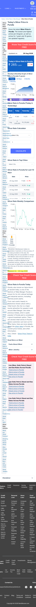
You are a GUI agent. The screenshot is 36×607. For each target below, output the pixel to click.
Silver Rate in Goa (4, 332)
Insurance (16, 485)
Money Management (31, 561)
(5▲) (28, 185)
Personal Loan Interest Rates (14, 536)
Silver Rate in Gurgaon (5, 203)
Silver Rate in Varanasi (5, 302)
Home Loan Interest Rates (23, 529)
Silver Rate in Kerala (4, 94)
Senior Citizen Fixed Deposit (32, 531)
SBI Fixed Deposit (32, 503)
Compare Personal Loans (14, 503)
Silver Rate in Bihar (4, 317)
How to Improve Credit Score (3, 526)
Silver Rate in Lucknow (5, 114)
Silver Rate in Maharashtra (6, 272)
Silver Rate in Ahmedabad (6, 101)
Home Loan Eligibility (23, 537)
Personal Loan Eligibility (14, 529)
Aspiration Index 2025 (32, 487)
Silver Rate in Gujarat (5, 340)
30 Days (19, 79)
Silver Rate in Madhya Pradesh (5, 279)
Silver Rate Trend (4, 39)
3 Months (27, 79)
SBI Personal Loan (14, 509)
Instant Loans (13, 542)
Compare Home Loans (23, 503)
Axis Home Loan (22, 522)
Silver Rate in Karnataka (6, 249)
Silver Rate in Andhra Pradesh (5, 241)
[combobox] (21, 135)
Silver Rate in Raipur (5, 396)
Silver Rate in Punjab (5, 367)
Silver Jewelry (5, 470)
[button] (30, 64)
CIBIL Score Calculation (4, 519)
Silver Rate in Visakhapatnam (7, 134)
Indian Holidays (30, 571)
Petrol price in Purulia (16, 372)
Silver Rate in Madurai (5, 182)
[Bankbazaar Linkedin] (31, 587)
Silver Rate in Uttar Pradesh (5, 288)
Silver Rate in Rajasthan (6, 374)
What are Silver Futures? (5, 433)
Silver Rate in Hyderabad (6, 73)
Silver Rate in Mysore (5, 176)
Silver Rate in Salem (4, 189)
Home (3, 19)
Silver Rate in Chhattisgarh (7, 325)
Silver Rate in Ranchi (5, 404)
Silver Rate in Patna (4, 211)
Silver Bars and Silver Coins (4, 463)
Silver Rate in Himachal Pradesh (5, 353)
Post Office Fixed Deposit (32, 523)
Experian (3, 506)
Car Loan (6, 571)
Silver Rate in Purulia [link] (27, 19)
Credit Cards (9, 486)
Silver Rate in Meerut (5, 227)
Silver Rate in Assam (5, 309)
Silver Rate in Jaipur (5, 153)
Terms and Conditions (19, 596)
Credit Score (3, 502)
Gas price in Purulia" (16, 377)
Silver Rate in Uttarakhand (6, 380)
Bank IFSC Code (18, 571)
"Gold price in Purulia (16, 370)
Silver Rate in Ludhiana (5, 295)
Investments (21, 560)
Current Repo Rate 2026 (23, 544)
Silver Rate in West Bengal (13, 19)
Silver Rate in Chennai (5, 80)
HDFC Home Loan (22, 516)
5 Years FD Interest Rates (32, 540)
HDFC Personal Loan (14, 516)
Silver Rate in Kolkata (5, 107)
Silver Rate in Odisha (5, 361)
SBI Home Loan (22, 509)
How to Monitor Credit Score (3, 535)
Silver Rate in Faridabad (6, 197)
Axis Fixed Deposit (32, 516)
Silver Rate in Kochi (4, 162)
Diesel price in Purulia (16, 374)
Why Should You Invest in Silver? (5, 451)
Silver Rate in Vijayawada (6, 129)
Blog (12, 595)
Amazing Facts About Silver (5, 441)
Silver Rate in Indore (5, 219)
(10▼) (28, 181)
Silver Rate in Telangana (6, 266)
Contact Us (6, 596)
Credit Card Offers (14, 562)
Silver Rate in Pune (4, 121)
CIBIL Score (3, 509)
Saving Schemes (24, 486)
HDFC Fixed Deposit (32, 509)
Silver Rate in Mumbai (5, 59)
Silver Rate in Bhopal (5, 169)
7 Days (12, 79)
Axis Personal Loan (14, 522)
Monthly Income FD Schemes (33, 548)
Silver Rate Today (5, 32)
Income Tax (12, 571)
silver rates (19, 326)
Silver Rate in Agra (4, 419)
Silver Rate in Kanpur (5, 146)
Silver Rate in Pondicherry (6, 412)
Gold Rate (23, 571)
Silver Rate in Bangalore (6, 86)
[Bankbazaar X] (26, 587)
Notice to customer (28, 596)
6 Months (13, 81)
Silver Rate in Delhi (4, 66)
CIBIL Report (3, 514)
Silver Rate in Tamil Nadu (4, 257)
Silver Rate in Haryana (5, 346)
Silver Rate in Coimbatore (6, 140)
